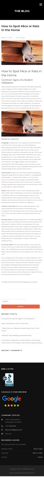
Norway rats (5, 180)
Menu (41, 4)
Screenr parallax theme (16, 473)
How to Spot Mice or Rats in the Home (14, 323)
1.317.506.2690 (10, 426)
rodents (36, 108)
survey (7, 94)
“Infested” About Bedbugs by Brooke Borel (16, 335)
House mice (31, 177)
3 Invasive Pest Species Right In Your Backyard (17, 319)
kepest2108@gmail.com (13, 430)
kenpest (23, 38)
